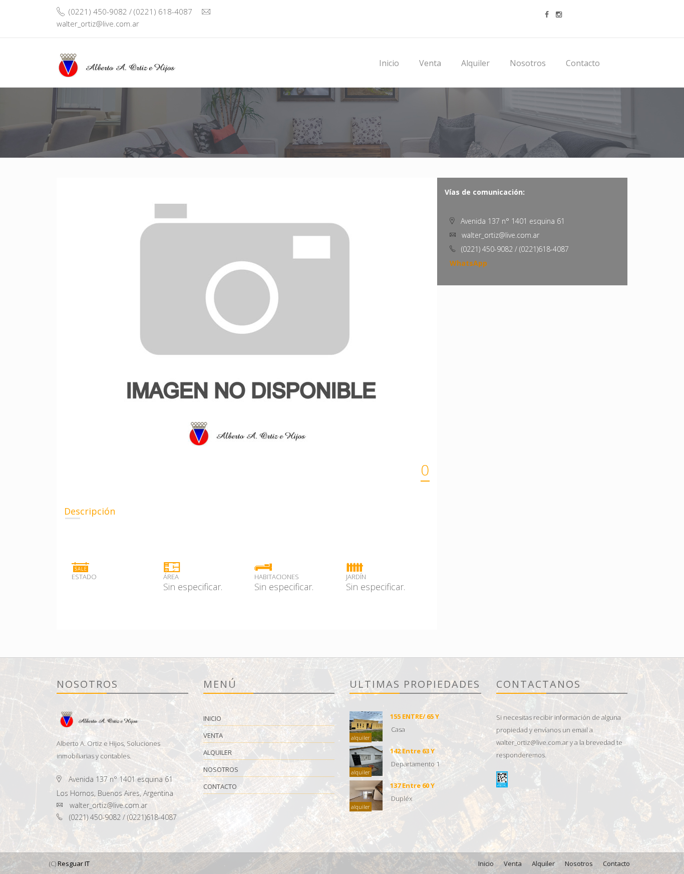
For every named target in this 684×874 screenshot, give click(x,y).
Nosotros (528, 63)
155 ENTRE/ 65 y (414, 716)
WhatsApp (468, 263)
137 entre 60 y (412, 785)
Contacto (583, 63)
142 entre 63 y (412, 750)
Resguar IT (74, 863)
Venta (430, 63)
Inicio (389, 63)
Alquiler (475, 63)
